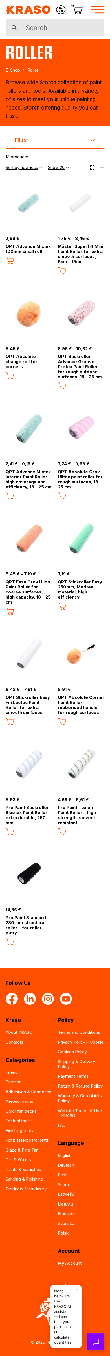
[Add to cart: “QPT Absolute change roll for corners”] (10, 375)
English (64, 1155)
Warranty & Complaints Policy (80, 1098)
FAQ (62, 1125)
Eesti (62, 1174)
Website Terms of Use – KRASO (80, 1113)
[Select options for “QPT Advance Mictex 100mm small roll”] (10, 260)
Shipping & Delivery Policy (76, 1064)
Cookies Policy (72, 1051)
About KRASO (19, 1032)
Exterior (13, 1081)
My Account (70, 1263)
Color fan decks (21, 1111)
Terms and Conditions (79, 1032)
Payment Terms (73, 1076)
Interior (12, 1072)
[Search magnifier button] (14, 27)
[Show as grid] (92, 167)
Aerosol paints (19, 1101)
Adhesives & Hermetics (28, 1091)
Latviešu (66, 1194)
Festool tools (18, 1120)
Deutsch (66, 1165)
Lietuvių (65, 1204)
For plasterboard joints (27, 1140)
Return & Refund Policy (80, 1086)
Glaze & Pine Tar (22, 1150)
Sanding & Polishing (24, 1179)
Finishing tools (19, 1130)
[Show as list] (102, 167)
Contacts (14, 1042)
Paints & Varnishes (23, 1169)
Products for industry (26, 1188)
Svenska (66, 1223)
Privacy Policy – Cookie (81, 1042)
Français (66, 1213)
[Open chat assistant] (95, 1341)
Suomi (64, 1184)
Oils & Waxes (18, 1159)
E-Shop (13, 70)
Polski (63, 1233)
